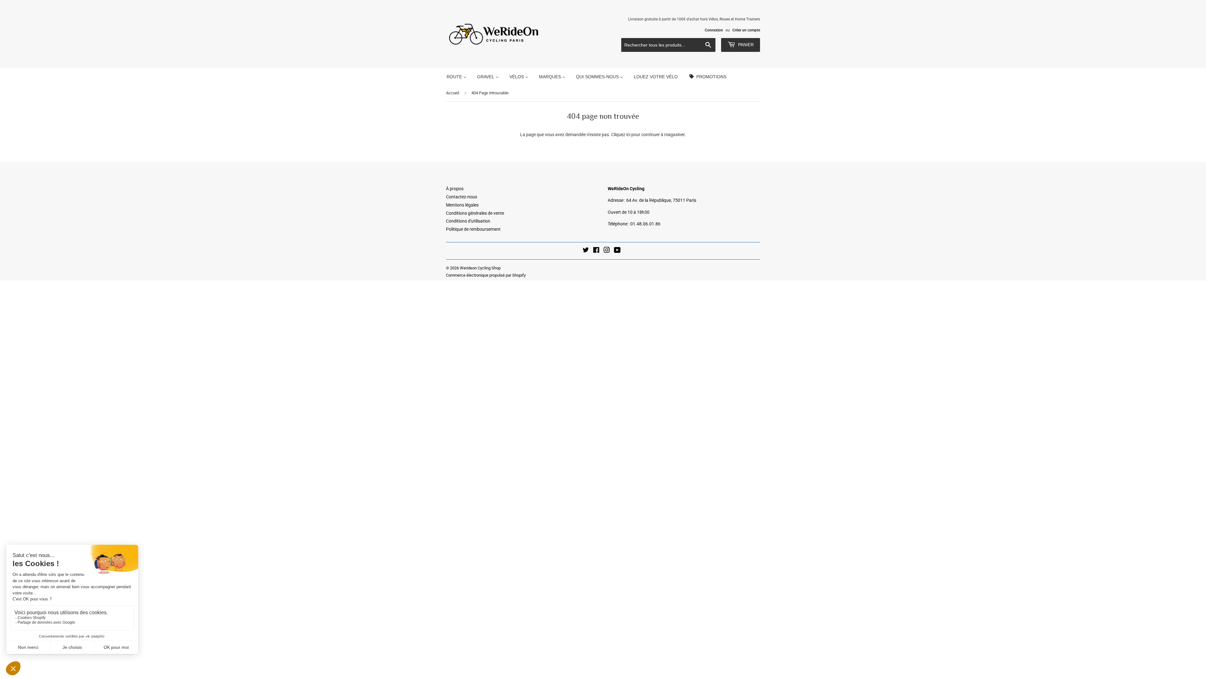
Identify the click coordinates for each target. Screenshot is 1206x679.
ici (628, 134)
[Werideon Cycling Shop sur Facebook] (596, 250)
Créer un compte (746, 30)
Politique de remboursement (473, 229)
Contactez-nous (461, 196)
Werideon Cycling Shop (480, 268)
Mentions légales (462, 204)
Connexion (714, 30)
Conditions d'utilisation (468, 221)
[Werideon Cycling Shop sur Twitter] (586, 250)
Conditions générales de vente (475, 213)
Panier (745, 44)
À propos (455, 188)
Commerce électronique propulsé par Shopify (486, 275)
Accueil (452, 93)
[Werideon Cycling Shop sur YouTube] (617, 250)
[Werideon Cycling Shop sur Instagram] (607, 250)
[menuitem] (456, 76)
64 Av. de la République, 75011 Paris (661, 200)
